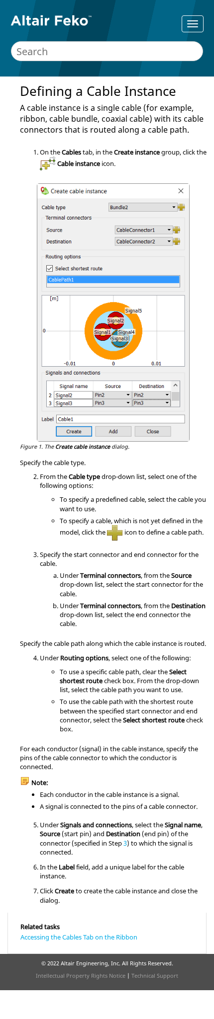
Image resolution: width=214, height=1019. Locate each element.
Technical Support (154, 975)
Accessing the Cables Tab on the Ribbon (78, 937)
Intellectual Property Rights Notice (80, 975)
